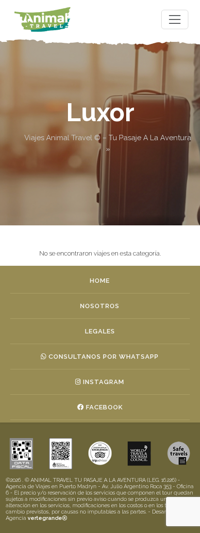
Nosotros (99, 306)
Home (100, 280)
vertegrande (45, 518)
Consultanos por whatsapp (103, 356)
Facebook (103, 407)
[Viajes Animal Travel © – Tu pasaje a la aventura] (43, 19)
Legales (100, 331)
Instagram (102, 382)
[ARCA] (21, 453)
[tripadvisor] (100, 453)
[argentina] (139, 453)
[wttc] (178, 453)
